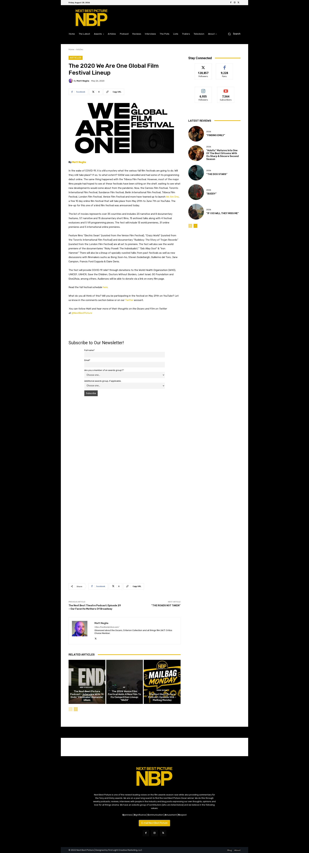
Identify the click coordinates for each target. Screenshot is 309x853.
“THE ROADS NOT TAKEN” (166, 605)
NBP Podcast (86, 687)
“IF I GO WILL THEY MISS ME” (222, 213)
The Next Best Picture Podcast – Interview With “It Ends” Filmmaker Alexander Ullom (87, 695)
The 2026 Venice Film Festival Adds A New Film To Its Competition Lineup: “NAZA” (124, 695)
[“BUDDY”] (196, 192)
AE (124, 687)
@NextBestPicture (81, 313)
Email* (87, 360)
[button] (232, 34)
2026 (208, 132)
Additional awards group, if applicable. (102, 381)
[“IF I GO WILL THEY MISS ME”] (196, 211)
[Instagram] (235, 3)
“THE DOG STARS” (216, 174)
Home (71, 49)
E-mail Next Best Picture (154, 823)
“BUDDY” (211, 193)
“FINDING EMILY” (215, 135)
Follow (203, 66)
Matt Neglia (83, 81)
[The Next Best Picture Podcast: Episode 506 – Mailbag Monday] (162, 682)
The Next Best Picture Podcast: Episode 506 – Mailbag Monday (162, 697)
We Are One (172, 196)
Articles (79, 49)
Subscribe (226, 89)
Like (224, 66)
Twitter (129, 300)
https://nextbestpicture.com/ (106, 627)
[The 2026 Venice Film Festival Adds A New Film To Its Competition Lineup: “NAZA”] (124, 682)
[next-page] (76, 709)
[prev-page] (71, 709)
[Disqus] (125, 444)
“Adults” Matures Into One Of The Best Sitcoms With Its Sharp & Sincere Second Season (222, 155)
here (105, 287)
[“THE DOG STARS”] (196, 172)
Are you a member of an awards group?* (104, 370)
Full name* (89, 350)
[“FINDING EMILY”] (196, 134)
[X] (238, 3)
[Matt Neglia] (71, 81)
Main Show (162, 690)
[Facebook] (231, 3)
